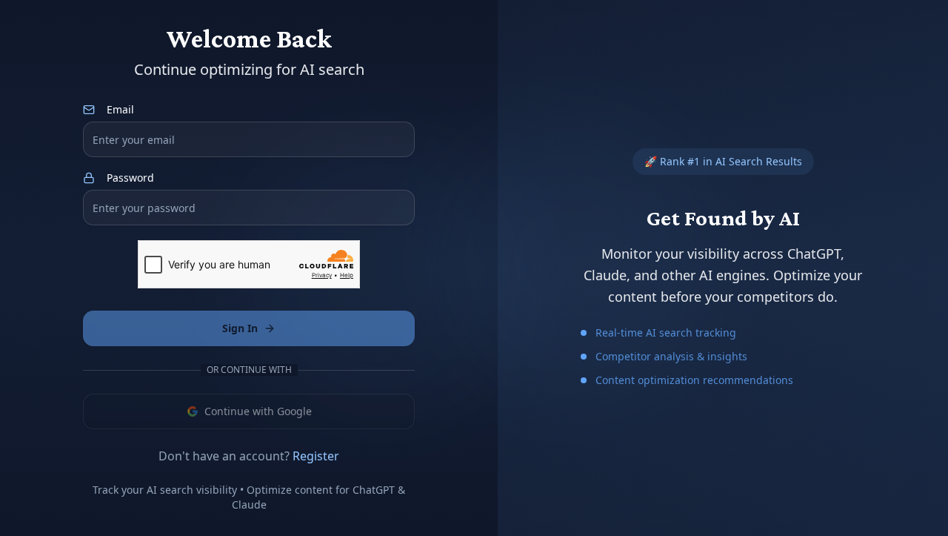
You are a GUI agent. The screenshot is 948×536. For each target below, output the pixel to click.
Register (316, 456)
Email (120, 110)
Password (130, 178)
